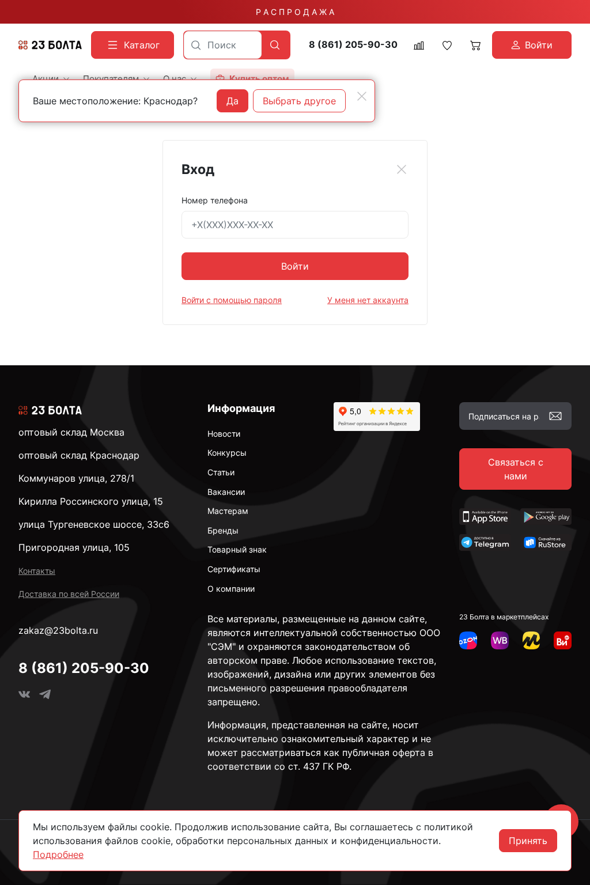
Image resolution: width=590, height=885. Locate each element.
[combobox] (223, 45)
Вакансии (226, 492)
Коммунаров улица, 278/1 (76, 478)
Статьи (221, 472)
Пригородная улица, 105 (74, 547)
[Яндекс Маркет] (531, 640)
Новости (223, 433)
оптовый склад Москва (71, 432)
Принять (528, 840)
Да (232, 101)
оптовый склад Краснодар (78, 455)
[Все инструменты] (563, 640)
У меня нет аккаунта (368, 300)
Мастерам (227, 511)
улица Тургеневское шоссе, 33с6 (93, 524)
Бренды (223, 530)
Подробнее (58, 854)
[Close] (402, 169)
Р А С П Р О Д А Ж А (295, 12)
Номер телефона (214, 200)
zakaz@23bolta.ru (58, 630)
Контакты (36, 571)
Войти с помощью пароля (231, 300)
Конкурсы (227, 452)
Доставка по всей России (68, 594)
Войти (295, 266)
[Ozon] (468, 640)
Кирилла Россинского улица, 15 (90, 501)
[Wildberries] (500, 640)
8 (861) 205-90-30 (353, 44)
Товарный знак (237, 549)
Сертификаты (233, 569)
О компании (231, 588)
